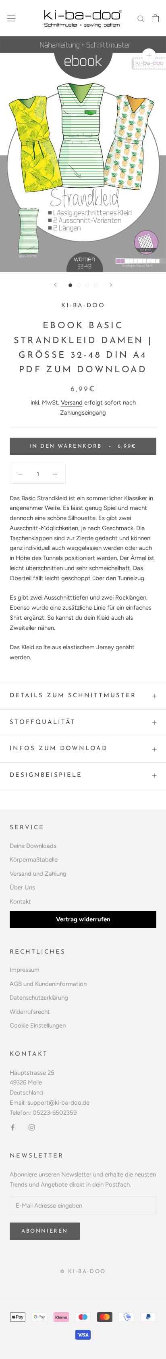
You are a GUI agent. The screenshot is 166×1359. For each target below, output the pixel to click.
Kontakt (20, 901)
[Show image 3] (87, 285)
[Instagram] (32, 1127)
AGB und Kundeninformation (48, 984)
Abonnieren (44, 1231)
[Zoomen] (149, 55)
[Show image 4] (96, 285)
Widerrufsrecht (30, 1011)
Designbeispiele (46, 775)
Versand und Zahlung (38, 873)
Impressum (24, 969)
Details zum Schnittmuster (73, 696)
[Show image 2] (79, 285)
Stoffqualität (43, 722)
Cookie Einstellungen (38, 1025)
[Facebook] (13, 1127)
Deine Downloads (33, 845)
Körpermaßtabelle (34, 859)
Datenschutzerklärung (39, 997)
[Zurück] (55, 285)
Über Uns (22, 887)
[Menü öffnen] (11, 18)
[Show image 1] (70, 285)
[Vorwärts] (111, 285)
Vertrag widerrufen (83, 919)
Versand (72, 402)
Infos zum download (59, 749)
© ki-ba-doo (83, 1271)
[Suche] (141, 18)
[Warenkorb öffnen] (155, 18)
